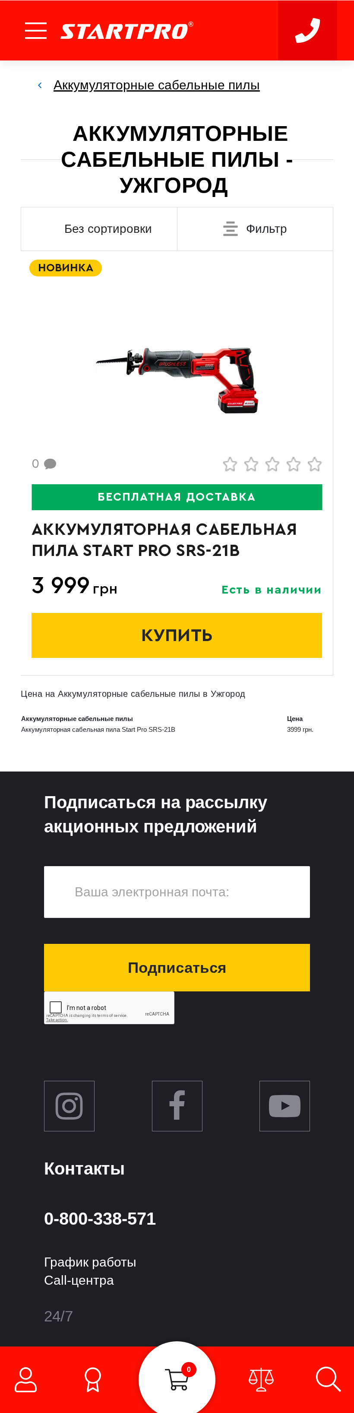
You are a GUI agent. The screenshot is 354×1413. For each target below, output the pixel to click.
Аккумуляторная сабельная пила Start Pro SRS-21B (164, 540)
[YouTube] (284, 1106)
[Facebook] (177, 1106)
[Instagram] (69, 1106)
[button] (36, 31)
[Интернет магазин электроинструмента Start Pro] (126, 31)
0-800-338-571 (100, 1218)
